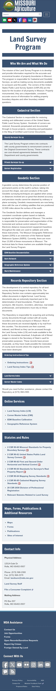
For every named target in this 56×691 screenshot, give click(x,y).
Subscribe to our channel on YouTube (19, 665)
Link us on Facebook (5, 665)
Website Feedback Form (33, 683)
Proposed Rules (21, 686)
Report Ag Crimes (12, 644)
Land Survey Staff (13, 584)
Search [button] (40, 15)
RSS (12, 672)
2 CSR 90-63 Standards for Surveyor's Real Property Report (28, 470)
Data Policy (36, 686)
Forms (10, 527)
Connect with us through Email (47, 665)
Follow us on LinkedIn (40, 665)
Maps (10, 522)
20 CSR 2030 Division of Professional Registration (25, 489)
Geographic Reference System (22, 424)
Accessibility (31, 680)
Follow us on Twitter (14, 20)
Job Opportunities (13, 633)
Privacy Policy (17, 680)
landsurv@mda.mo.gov (22, 578)
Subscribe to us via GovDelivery (34, 20)
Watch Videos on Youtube (9, 20)
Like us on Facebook (19, 20)
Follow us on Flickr (26, 665)
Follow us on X (12, 665)
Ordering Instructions (18, 362)
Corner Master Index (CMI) (20, 415)
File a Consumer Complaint (17, 589)
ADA (42, 680)
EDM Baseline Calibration (19, 419)
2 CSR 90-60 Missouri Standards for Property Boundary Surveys (29, 448)
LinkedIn (29, 20)
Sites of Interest (15, 535)
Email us (4, 20)
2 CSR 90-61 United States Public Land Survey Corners (26, 455)
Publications (13, 531)
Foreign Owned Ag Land (16, 647)
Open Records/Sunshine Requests (21, 640)
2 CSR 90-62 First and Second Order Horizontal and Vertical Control (25, 463)
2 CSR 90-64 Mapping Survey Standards (26, 476)
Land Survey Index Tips (19, 367)
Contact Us (9, 629)
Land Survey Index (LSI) (19, 411)
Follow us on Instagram (24, 20)
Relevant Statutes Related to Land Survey (27, 495)
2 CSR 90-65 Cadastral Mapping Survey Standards (26, 481)
